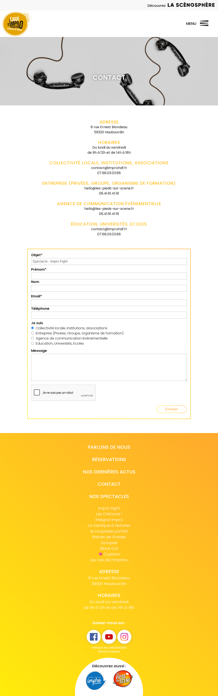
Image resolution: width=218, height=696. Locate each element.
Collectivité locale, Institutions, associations (71, 328)
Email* (36, 296)
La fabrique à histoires (109, 525)
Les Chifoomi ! (109, 514)
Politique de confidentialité (109, 647)
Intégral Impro (109, 519)
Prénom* (38, 269)
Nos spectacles (109, 496)
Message (39, 350)
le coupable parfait (109, 531)
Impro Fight (109, 508)
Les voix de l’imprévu (109, 559)
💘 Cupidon (109, 554)
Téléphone (40, 308)
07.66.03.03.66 (109, 172)
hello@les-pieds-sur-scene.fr (109, 188)
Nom (35, 281)
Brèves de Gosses (109, 537)
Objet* (36, 255)
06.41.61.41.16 (109, 193)
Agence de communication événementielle (72, 338)
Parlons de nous (109, 447)
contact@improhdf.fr (109, 167)
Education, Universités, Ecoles (60, 343)
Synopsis (109, 542)
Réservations (109, 459)
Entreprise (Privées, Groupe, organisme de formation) (79, 333)
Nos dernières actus (109, 472)
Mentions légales (109, 651)
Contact (109, 484)
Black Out (109, 548)
